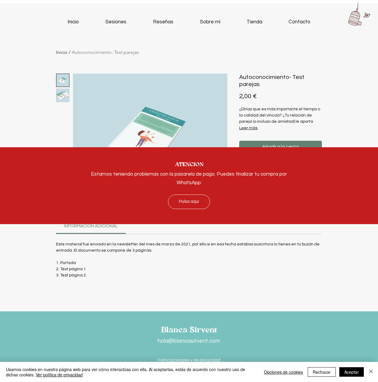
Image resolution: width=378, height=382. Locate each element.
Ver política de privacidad (59, 375)
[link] (91, 226)
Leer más (248, 128)
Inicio (62, 52)
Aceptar (351, 372)
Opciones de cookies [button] (283, 372)
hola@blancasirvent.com (188, 341)
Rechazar (322, 372)
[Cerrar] (370, 372)
